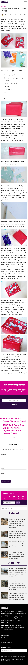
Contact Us (4, 637)
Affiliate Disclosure (6, 642)
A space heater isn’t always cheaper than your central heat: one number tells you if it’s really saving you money (17, 573)
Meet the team (5, 635)
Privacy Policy (5, 640)
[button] (14, 41)
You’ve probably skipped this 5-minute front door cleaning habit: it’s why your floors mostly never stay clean (17, 523)
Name (2, 468)
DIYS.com (4, 2)
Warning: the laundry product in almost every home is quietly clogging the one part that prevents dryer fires (17, 585)
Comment (3, 454)
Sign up (14, 404)
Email (3, 473)
